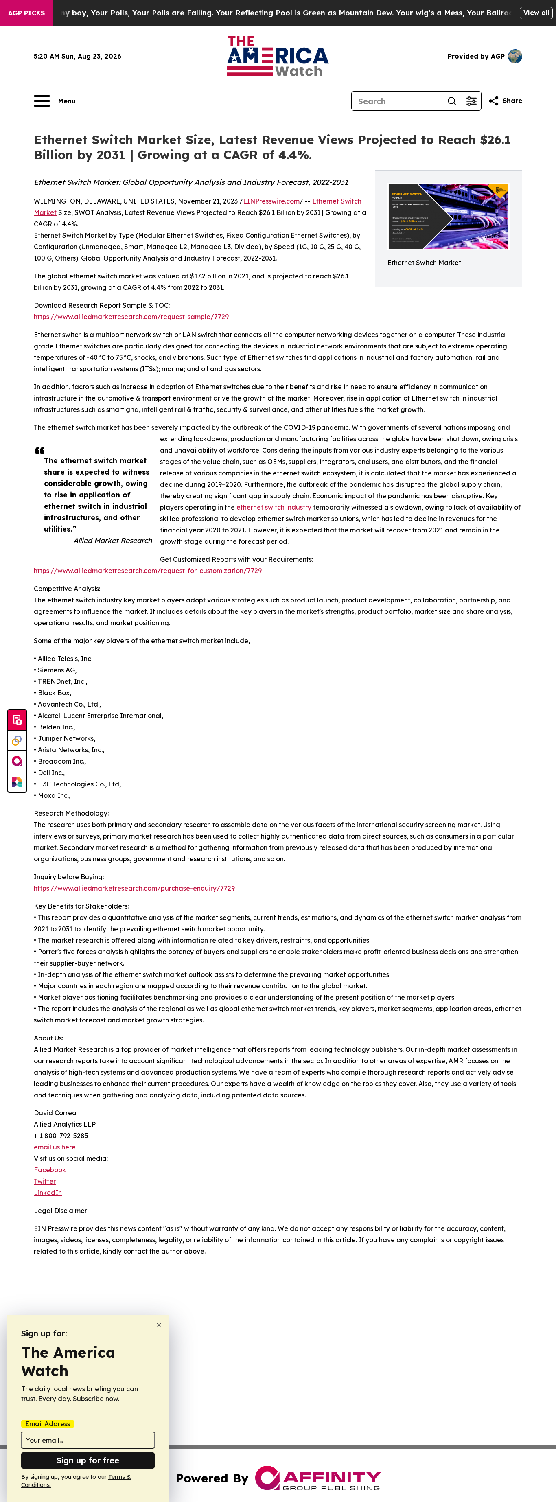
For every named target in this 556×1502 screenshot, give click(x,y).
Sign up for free (88, 1460)
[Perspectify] (17, 741)
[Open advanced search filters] (471, 101)
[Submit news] (17, 720)
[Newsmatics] (17, 781)
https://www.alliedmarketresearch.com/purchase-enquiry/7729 (134, 888)
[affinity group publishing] (17, 761)
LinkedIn (48, 1193)
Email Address (47, 1424)
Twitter (45, 1181)
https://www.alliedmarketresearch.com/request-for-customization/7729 (148, 571)
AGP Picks (26, 13)
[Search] (452, 101)
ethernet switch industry (273, 507)
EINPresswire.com (271, 201)
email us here (55, 1147)
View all (536, 13)
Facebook (50, 1170)
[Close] (159, 1325)
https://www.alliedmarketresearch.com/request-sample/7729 (131, 317)
